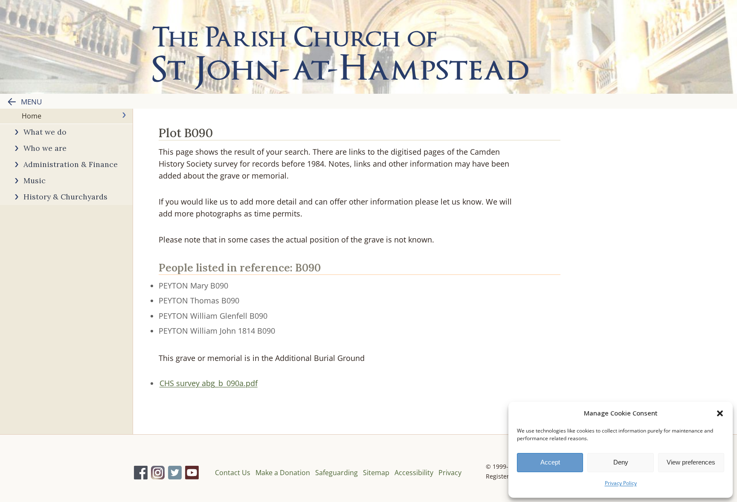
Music (34, 180)
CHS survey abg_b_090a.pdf (209, 383)
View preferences (691, 462)
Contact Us (232, 472)
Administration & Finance (70, 164)
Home (31, 116)
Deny (620, 462)
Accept (550, 462)
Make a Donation (282, 472)
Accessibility (414, 472)
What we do (45, 132)
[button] (720, 413)
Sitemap (376, 472)
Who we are (45, 148)
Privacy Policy (621, 483)
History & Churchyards (65, 197)
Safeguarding (336, 472)
